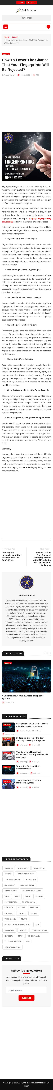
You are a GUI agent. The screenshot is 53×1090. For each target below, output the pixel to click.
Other (27, 896)
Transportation (39, 930)
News (17, 896)
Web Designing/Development (17, 924)
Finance (8, 874)
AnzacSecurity (9, 75)
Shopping (9, 913)
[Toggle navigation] (5, 27)
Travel (24, 919)
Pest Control (11, 902)
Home (6, 37)
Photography (28, 902)
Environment (11, 891)
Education (31, 879)
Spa (27, 941)
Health (23, 930)
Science (21, 908)
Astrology (10, 885)
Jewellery (9, 936)
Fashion (39, 896)
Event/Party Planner (31, 891)
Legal (7, 896)
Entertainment (27, 885)
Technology (10, 919)
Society (21, 913)
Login (20, 2)
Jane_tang (23, 745)
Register (32, 2)
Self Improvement (13, 879)
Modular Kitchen (12, 947)
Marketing (9, 930)
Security (15, 37)
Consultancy (34, 936)
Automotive (39, 868)
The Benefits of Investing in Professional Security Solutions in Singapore (32, 754)
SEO (37, 924)
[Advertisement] (26, 105)
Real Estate (23, 868)
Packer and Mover (13, 941)
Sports (33, 913)
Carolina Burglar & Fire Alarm (30, 731)
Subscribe (26, 998)
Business (9, 868)
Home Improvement (25, 874)
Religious (9, 908)
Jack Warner (24, 773)
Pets (20, 936)
